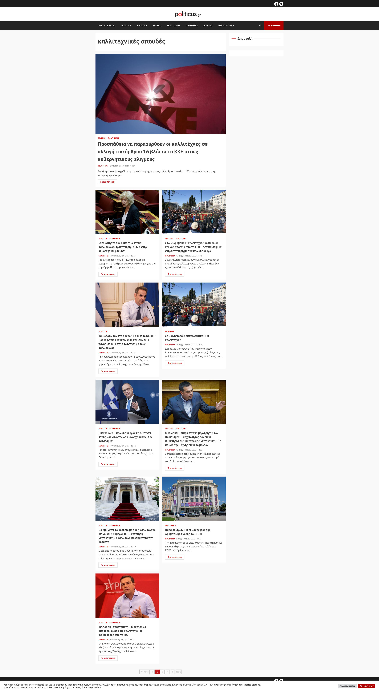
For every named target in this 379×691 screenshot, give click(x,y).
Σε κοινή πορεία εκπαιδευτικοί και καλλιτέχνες (194, 305)
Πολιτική (126, 25)
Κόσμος (157, 25)
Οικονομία (192, 25)
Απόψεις (208, 25)
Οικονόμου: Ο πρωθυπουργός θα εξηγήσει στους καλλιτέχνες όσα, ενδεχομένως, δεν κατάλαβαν (127, 402)
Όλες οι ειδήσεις (106, 25)
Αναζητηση (274, 25)
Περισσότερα (225, 25)
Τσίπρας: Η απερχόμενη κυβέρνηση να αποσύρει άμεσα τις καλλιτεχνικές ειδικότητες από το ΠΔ (127, 595)
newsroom (103, 166)
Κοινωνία (142, 25)
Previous (144, 671)
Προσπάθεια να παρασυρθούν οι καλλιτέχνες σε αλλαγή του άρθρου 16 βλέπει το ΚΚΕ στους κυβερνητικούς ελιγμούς (160, 94)
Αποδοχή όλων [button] (367, 685)
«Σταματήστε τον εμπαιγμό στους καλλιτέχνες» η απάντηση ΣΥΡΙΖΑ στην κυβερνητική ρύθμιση (127, 212)
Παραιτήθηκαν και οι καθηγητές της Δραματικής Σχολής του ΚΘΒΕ (194, 499)
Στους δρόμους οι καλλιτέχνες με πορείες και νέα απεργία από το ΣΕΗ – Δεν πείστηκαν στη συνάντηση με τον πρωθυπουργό (194, 212)
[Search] (260, 26)
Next (178, 671)
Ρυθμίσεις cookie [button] (347, 685)
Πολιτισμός (173, 25)
